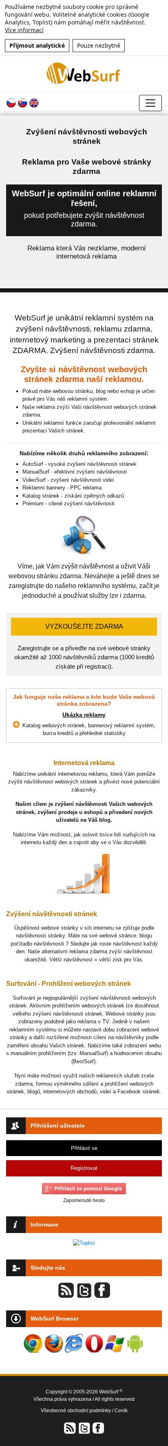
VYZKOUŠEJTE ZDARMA (84, 626)
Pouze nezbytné (98, 45)
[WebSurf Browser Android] (135, 1343)
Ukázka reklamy (84, 714)
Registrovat (84, 1168)
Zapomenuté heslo (84, 1200)
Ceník (121, 1410)
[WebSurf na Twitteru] (84, 1428)
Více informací (24, 30)
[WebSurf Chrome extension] (33, 1343)
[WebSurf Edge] (74, 1343)
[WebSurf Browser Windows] (114, 1343)
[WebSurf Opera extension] (94, 1343)
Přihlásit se (84, 1148)
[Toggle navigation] (150, 103)
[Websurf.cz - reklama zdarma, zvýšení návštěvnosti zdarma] (84, 73)
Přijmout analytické (37, 45)
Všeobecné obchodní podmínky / (78, 1410)
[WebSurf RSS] (70, 1428)
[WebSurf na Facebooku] (98, 1428)
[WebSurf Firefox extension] (53, 1343)
